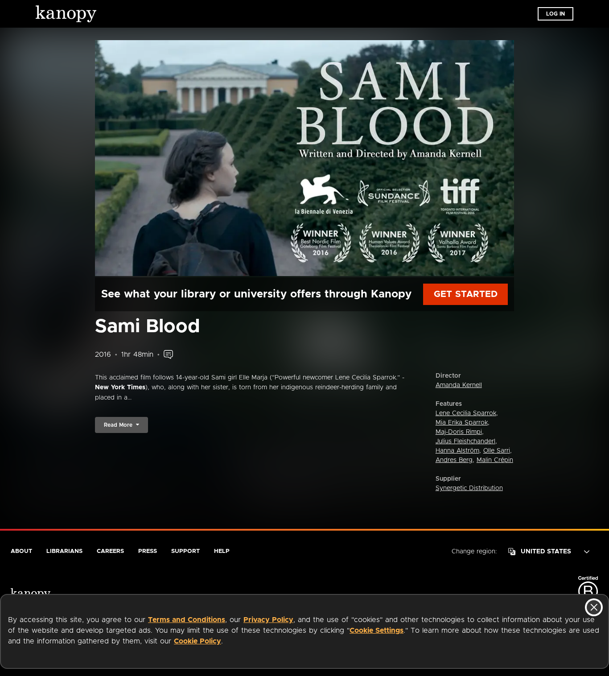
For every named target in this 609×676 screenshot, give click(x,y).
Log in (555, 13)
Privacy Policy (268, 619)
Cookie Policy (197, 641)
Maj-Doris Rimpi (459, 432)
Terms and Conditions (186, 619)
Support (185, 551)
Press (147, 551)
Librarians (64, 551)
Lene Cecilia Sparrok (466, 413)
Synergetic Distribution (469, 488)
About (21, 551)
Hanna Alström (457, 451)
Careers (110, 551)
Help (222, 551)
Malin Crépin (495, 460)
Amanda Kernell (459, 385)
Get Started (466, 294)
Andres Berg (454, 460)
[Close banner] (594, 607)
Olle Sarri (496, 451)
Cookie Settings (376, 630)
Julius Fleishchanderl (465, 441)
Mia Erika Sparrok (462, 423)
